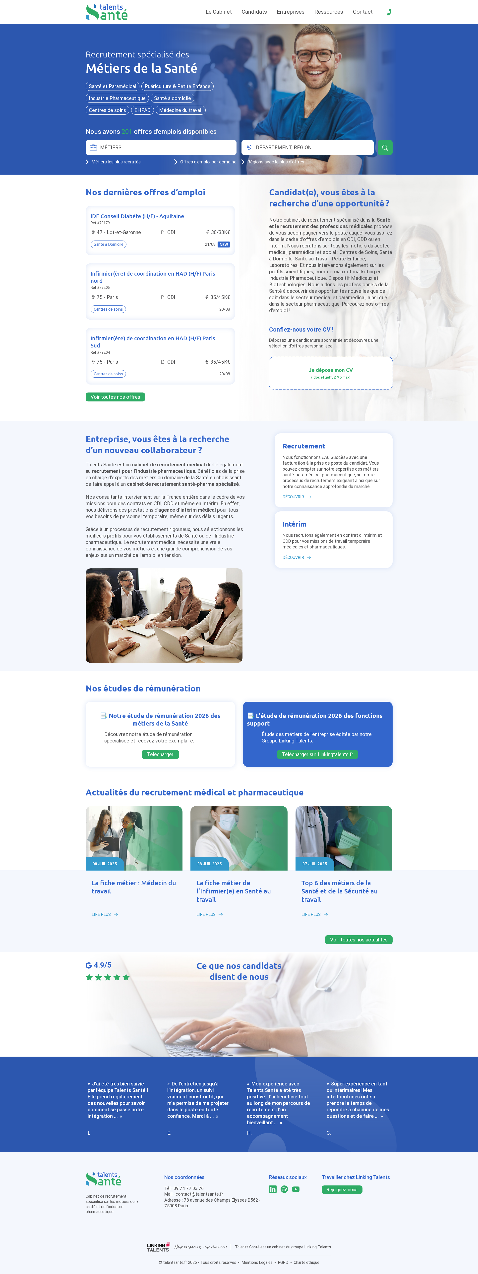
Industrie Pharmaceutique (117, 98)
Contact (363, 11)
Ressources (328, 11)
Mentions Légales (256, 1262)
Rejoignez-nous (342, 1189)
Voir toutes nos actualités (359, 939)
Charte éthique (306, 1262)
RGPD (283, 1262)
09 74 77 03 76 (189, 1188)
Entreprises (290, 11)
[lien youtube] (295, 1189)
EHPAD (142, 110)
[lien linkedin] (273, 1189)
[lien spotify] (284, 1189)
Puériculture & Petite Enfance (177, 86)
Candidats (254, 11)
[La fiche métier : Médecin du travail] (134, 838)
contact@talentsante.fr (199, 1194)
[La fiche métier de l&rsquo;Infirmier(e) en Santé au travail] (239, 838)
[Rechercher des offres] (385, 147)
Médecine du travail (180, 110)
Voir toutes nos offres (115, 397)
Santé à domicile (172, 98)
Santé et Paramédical (112, 86)
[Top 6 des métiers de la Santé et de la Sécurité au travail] (344, 838)
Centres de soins (107, 110)
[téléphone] (389, 12)
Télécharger (160, 754)
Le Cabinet (219, 11)
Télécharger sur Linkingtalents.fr (317, 754)
